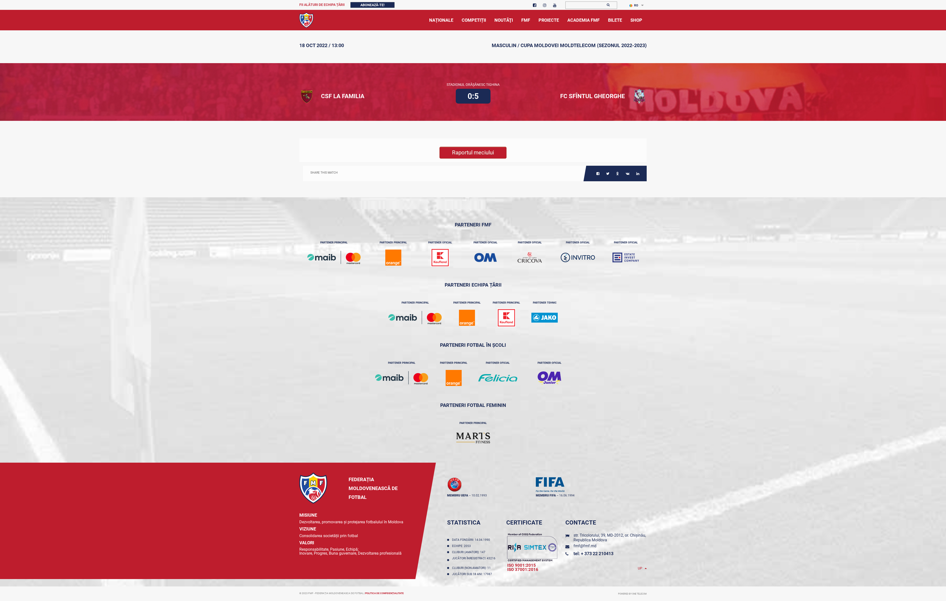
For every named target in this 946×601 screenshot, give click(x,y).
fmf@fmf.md (585, 546)
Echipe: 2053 (462, 546)
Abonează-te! (372, 5)
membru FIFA (546, 495)
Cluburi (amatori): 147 (469, 552)
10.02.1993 (479, 495)
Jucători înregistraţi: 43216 (473, 560)
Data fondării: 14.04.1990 (471, 540)
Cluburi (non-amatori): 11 (472, 568)
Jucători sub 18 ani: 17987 (472, 574)
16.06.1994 (566, 495)
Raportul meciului (473, 152)
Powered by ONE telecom (632, 594)
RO (636, 5)
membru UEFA (457, 495)
